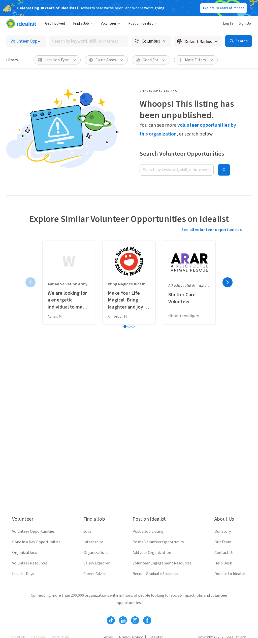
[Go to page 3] (133, 326)
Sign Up (245, 23)
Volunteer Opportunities (33, 531)
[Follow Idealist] (111, 620)
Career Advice (94, 574)
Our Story (222, 531)
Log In (228, 23)
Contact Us (224, 552)
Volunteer (108, 23)
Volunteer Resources (30, 563)
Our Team (222, 542)
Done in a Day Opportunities (36, 542)
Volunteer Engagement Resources (162, 563)
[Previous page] (30, 282)
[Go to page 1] (124, 326)
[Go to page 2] (129, 326)
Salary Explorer (96, 563)
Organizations (24, 552)
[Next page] (227, 282)
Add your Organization (152, 552)
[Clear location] (164, 41)
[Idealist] (21, 23)
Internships (93, 542)
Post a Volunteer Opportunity (158, 542)
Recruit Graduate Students (155, 574)
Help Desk (223, 563)
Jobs (87, 531)
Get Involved (55, 23)
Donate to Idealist (230, 574)
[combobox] (88, 41)
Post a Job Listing (148, 531)
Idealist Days (23, 574)
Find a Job (81, 23)
